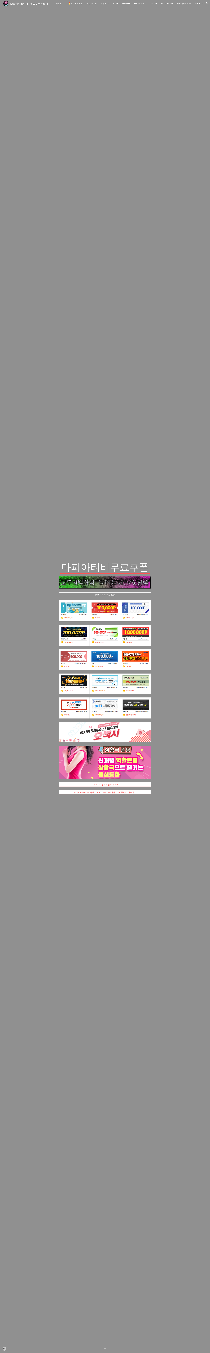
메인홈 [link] (59, 3)
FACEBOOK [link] (139, 3)
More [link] (197, 3)
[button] (207, 3)
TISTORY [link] (126, 3)
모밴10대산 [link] (91, 3)
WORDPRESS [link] (167, 3)
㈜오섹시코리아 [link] (184, 3)
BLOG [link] (115, 3)
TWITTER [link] (152, 3)
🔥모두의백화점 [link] (75, 3)
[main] (105, 567)
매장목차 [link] (104, 3)
